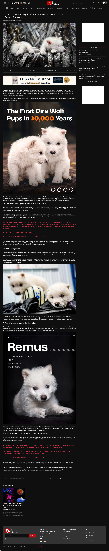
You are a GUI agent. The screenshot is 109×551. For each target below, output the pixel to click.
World (80, 54)
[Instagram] (94, 3)
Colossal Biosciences (13, 478)
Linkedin (91, 535)
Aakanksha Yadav (17, 70)
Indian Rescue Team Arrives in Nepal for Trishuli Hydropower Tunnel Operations (92, 67)
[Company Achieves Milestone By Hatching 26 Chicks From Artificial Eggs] (14, 495)
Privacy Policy (19, 538)
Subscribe (32, 535)
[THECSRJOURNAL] (52, 3)
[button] (8, 3)
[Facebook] (91, 3)
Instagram (91, 532)
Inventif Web (39, 547)
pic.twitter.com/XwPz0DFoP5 (21, 232)
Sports (81, 78)
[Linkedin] (96, 3)
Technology (5, 509)
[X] (99, 3)
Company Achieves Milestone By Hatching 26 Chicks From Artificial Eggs (13, 505)
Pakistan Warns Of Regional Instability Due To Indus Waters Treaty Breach (91, 59)
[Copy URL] (70, 70)
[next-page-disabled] (6, 520)
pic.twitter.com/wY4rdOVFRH (34, 454)
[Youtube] (102, 3)
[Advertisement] (93, 32)
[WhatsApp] (74, 70)
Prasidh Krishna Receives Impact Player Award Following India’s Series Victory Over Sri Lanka (92, 75)
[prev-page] (4, 520)
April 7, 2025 (39, 237)
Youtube (91, 540)
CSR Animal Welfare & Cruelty (9, 20)
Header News (18, 20)
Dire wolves (21, 478)
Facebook (91, 529)
